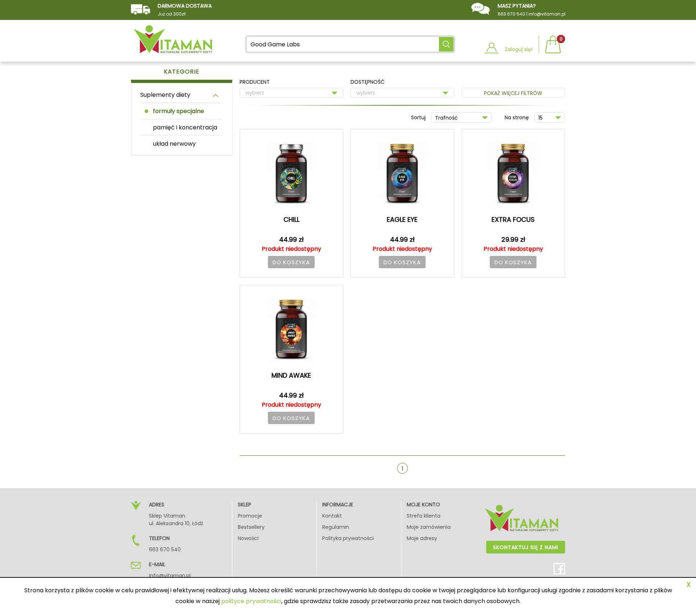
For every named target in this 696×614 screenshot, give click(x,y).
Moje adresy (422, 538)
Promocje (250, 515)
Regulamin (335, 527)
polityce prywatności (251, 601)
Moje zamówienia (429, 527)
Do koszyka (291, 262)
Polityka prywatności (348, 538)
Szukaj (446, 44)
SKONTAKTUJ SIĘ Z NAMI (525, 547)
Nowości (248, 538)
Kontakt (332, 515)
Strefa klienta (423, 515)
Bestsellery (251, 527)
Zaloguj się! (519, 49)
